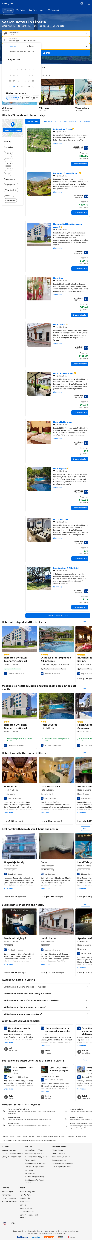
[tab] (13, 46)
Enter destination (14, 32)
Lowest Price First (49, 121)
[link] (12, 153)
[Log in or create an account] (82, 4)
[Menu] (89, 4)
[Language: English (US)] (5, 1223)
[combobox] (46, 34)
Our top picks (32, 121)
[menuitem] (8, 10)
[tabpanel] (21, 75)
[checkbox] (33, 64)
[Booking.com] (7, 4)
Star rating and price (68, 121)
